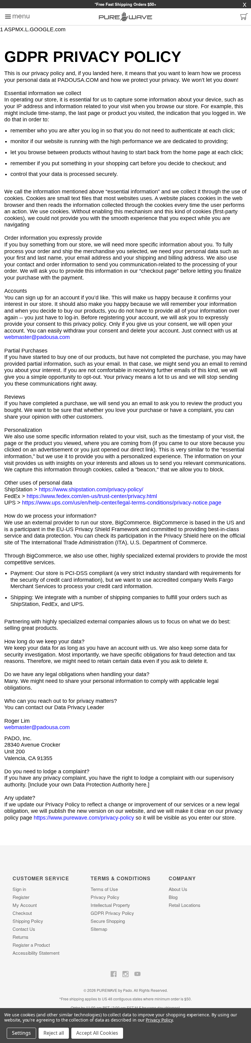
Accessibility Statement (36, 953)
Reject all (53, 1033)
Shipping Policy (28, 921)
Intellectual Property (110, 905)
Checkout (22, 913)
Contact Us (24, 929)
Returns (20, 937)
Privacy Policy (105, 897)
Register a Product (31, 945)
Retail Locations (184, 905)
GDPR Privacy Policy (112, 913)
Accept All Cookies (97, 1033)
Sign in (19, 889)
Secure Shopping (108, 921)
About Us (178, 889)
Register (21, 897)
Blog (173, 897)
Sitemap (99, 929)
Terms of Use (104, 889)
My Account (25, 905)
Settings (21, 1033)
